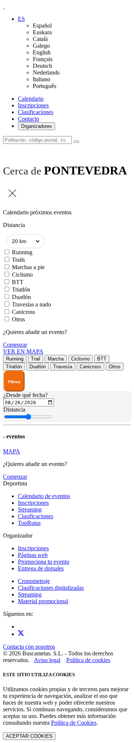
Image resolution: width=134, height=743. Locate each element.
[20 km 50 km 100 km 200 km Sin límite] (26, 241)
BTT (17, 282)
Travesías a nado (31, 304)
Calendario (31, 98)
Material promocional (43, 601)
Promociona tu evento (43, 561)
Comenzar (15, 344)
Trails (18, 259)
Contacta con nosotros (29, 646)
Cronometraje (34, 581)
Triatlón (21, 289)
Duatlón (21, 297)
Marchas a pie (28, 267)
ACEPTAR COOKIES (29, 736)
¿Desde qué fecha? (25, 395)
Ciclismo (22, 274)
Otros (18, 319)
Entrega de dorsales (41, 568)
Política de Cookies (73, 723)
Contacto (28, 119)
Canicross (23, 312)
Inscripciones (33, 105)
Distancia (14, 409)
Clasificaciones (35, 112)
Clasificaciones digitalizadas (51, 588)
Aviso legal (47, 660)
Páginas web (33, 555)
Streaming (30, 509)
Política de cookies (88, 660)
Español (42, 25)
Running (22, 252)
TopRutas (29, 523)
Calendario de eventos (44, 496)
